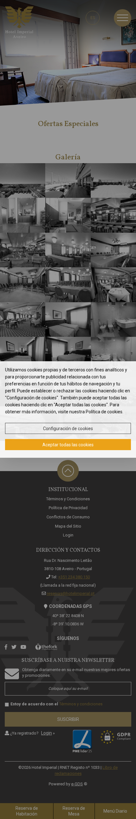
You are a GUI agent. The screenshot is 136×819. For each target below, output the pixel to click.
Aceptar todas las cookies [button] (68, 444)
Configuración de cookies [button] (68, 428)
